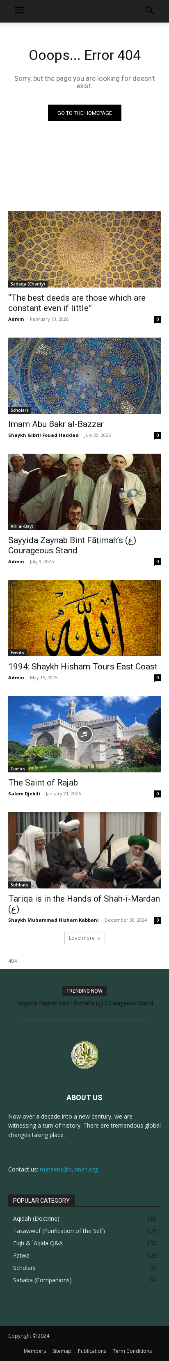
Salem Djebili (24, 793)
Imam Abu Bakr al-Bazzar (56, 424)
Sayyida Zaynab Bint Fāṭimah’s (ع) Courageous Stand (72, 545)
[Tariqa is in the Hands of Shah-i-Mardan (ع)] (84, 850)
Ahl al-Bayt (22, 526)
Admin (16, 319)
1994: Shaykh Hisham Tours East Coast (83, 666)
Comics (18, 769)
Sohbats (19, 885)
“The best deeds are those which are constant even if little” (77, 303)
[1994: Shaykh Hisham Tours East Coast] (84, 618)
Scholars (20, 410)
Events (17, 652)
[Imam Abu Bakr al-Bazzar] (84, 376)
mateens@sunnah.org (69, 1169)
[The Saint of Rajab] (84, 734)
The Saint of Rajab (43, 783)
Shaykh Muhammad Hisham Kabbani (53, 920)
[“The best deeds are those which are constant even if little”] (84, 249)
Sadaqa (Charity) (28, 284)
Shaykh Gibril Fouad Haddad (43, 435)
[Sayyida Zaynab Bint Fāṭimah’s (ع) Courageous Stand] (84, 492)
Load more (82, 937)
